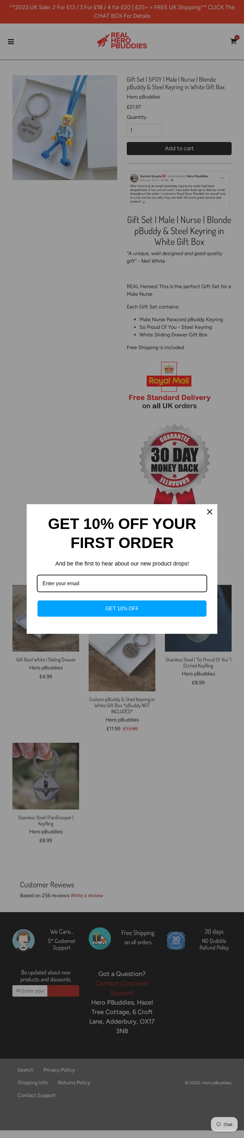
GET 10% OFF (122, 608)
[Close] (209, 511)
